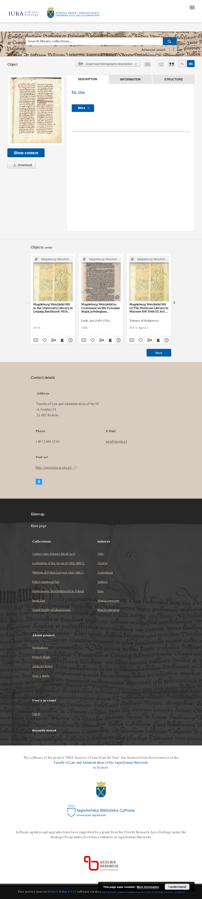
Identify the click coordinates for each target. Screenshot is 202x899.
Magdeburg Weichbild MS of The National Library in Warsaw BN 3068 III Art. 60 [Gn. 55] (148, 307)
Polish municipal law (45, 582)
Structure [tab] (173, 79)
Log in (36, 713)
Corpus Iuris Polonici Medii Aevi (53, 554)
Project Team (41, 657)
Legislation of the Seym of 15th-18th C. (58, 563)
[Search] (170, 41)
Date (101, 591)
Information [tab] (130, 79)
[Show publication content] (62, 340)
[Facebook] (39, 482)
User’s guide (40, 675)
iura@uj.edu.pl (116, 441)
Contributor (105, 572)
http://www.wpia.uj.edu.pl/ (54, 467)
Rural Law (38, 600)
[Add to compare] (147, 64)
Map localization (108, 610)
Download (24, 165)
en (191, 64)
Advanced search (153, 49)
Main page (39, 526)
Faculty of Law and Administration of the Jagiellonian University (101, 762)
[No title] (35, 110)
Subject (103, 582)
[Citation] (171, 64)
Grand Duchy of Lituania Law (51, 610)
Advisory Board (42, 666)
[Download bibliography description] (53, 340)
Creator (103, 563)
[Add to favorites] (161, 64)
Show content (26, 152)
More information (148, 887)
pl (182, 64)
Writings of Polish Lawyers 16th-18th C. (58, 572)
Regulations (40, 647)
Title (101, 554)
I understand (177, 886)
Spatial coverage (108, 600)
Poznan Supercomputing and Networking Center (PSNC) (145, 891)
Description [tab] (87, 79)
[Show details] (70, 340)
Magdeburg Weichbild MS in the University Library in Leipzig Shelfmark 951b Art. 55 (53, 307)
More (158, 353)
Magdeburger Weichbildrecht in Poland (58, 591)
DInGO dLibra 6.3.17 (62, 891)
